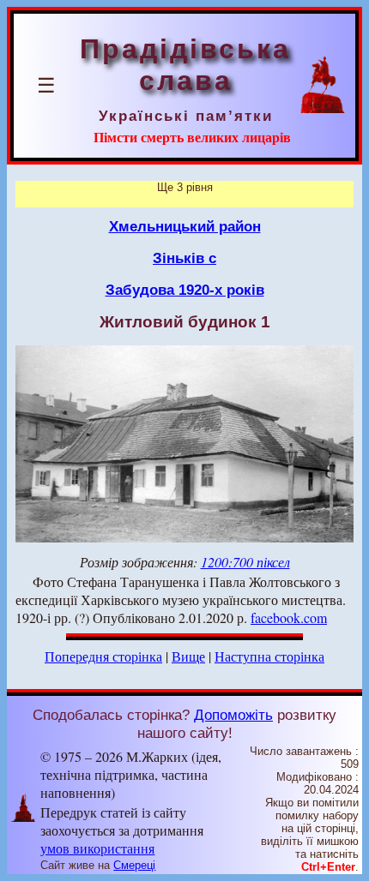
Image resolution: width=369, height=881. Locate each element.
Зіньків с (184, 258)
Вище (188, 656)
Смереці (134, 865)
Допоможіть (233, 714)
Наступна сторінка (269, 656)
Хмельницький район (185, 226)
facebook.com (289, 617)
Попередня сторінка (103, 656)
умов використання (97, 848)
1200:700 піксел (245, 562)
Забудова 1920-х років (185, 289)
